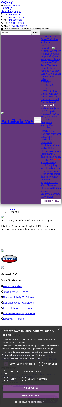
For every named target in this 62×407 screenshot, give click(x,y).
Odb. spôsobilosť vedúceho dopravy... (51, 191)
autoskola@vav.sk (12, 5)
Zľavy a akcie (48, 105)
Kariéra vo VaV (49, 62)
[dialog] (31, 366)
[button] (30, 401)
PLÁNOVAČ (48, 111)
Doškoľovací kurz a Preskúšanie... (51, 152)
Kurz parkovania (49, 171)
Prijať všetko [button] (31, 387)
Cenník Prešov (48, 85)
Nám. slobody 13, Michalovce (18, 302)
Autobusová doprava (51, 50)
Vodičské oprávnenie (51, 133)
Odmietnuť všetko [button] (31, 395)
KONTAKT (47, 196)
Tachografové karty (50, 59)
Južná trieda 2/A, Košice (15, 291)
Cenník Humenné (50, 99)
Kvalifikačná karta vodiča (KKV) (50, 146)
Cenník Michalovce (51, 93)
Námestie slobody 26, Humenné (19, 313)
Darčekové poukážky (46, 46)
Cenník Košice (48, 88)
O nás (44, 39)
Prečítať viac (35, 358)
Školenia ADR (48, 188)
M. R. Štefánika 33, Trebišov (17, 308)
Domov (11, 209)
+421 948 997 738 (16, 23)
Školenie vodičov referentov (49, 178)
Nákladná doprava (50, 53)
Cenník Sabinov (49, 91)
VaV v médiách (54, 73)
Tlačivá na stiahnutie (49, 41)
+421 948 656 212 (16, 14)
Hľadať (36, 32)
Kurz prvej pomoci (50, 173)
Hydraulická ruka (49, 182)
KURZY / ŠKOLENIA (47, 129)
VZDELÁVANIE (50, 113)
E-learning (52, 116)
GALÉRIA (46, 119)
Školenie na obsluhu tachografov (51, 158)
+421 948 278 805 (16, 20)
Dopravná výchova (50, 56)
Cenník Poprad (48, 102)
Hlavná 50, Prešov (12, 286)
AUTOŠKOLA (49, 36)
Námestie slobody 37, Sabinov (18, 297)
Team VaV (46, 65)
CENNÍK (46, 82)
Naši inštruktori (48, 69)
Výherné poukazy (50, 108)
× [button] (58, 329)
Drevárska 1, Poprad (13, 318)
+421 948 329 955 (16, 17)
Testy (43, 116)
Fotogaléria (46, 122)
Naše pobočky (49, 66)
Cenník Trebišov (49, 96)
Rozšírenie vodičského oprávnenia (46, 139)
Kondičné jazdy (54, 168)
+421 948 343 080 (19, 26)
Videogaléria (47, 125)
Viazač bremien (48, 185)
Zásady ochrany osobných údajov (26, 355)
